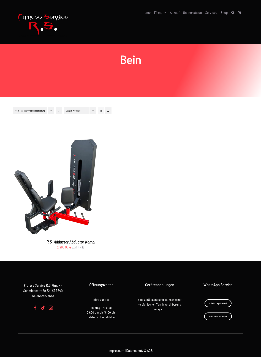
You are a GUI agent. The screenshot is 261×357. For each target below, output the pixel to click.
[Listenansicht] (108, 110)
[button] (233, 12)
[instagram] (51, 308)
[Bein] (57, 180)
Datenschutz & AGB (139, 350)
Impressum (116, 350)
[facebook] (35, 308)
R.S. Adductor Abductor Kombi (71, 241)
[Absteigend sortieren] (59, 110)
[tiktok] (43, 308)
